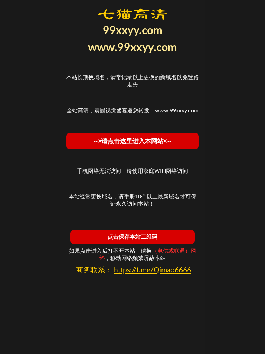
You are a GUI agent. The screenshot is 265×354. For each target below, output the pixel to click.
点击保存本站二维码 (132, 237)
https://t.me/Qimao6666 (152, 270)
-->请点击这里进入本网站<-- (132, 141)
